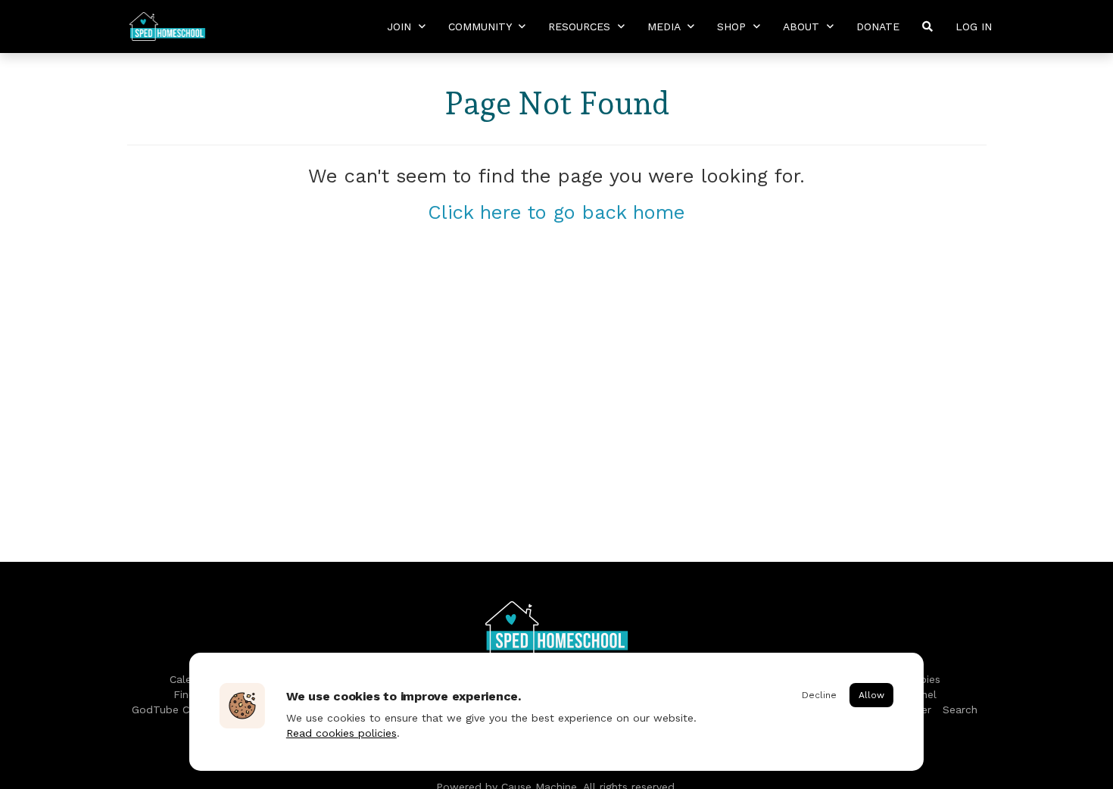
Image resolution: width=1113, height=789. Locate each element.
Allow (871, 695)
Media (665, 26)
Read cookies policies (341, 733)
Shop (733, 26)
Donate (877, 26)
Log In (974, 26)
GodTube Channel (177, 709)
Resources (581, 26)
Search (960, 709)
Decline (819, 695)
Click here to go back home (556, 212)
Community (481, 26)
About (803, 26)
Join (401, 26)
